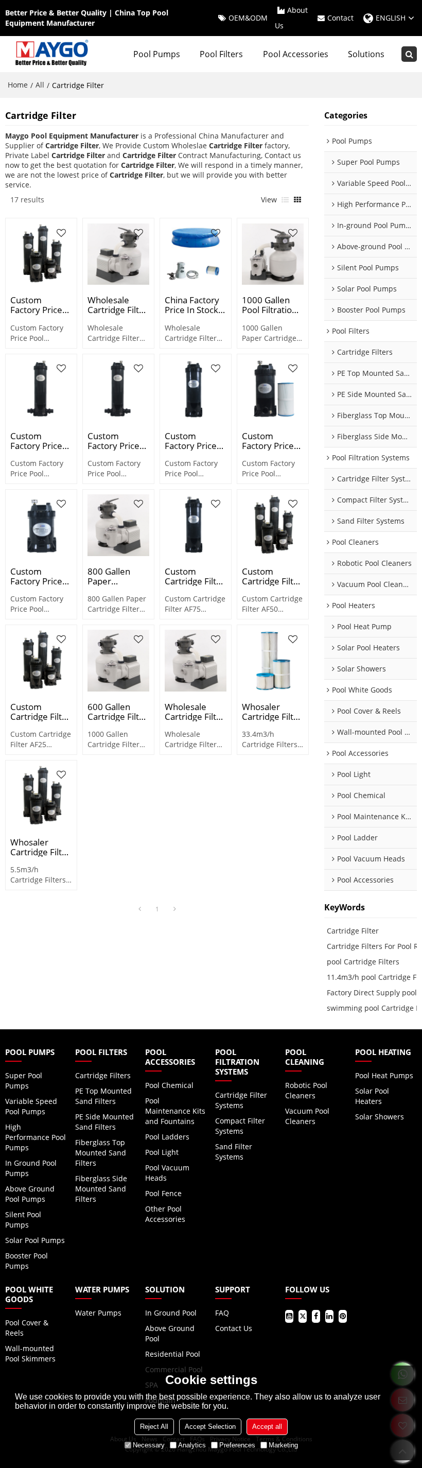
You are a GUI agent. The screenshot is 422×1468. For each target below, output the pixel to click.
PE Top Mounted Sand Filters (103, 1096)
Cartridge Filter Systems (241, 1100)
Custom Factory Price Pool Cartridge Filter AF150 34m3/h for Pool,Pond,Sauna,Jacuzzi (41, 441)
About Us (291, 17)
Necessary (149, 1445)
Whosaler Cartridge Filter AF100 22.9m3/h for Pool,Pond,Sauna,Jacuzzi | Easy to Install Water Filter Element (273, 711)
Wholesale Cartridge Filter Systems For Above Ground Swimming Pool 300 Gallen (195, 711)
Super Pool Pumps (23, 1080)
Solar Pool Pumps (35, 1240)
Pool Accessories (295, 54)
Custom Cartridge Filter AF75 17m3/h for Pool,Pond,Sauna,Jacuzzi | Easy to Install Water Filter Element (195, 576)
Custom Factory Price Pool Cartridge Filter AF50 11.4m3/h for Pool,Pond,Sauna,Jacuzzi (273, 441)
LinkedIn (329, 1316)
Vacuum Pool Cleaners (307, 1116)
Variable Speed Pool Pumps (31, 1106)
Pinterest (343, 1316)
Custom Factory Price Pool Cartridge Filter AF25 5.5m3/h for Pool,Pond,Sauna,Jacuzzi (41, 576)
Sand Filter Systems (233, 1152)
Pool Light (162, 1152)
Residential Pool (172, 1354)
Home (18, 85)
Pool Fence (163, 1193)
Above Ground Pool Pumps (30, 1194)
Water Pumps (98, 1313)
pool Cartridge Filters (363, 961)
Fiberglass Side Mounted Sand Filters (101, 1188)
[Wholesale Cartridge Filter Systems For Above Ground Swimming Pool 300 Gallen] (195, 661)
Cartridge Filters (103, 1075)
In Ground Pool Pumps (31, 1168)
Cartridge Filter (353, 931)
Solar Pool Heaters (372, 1096)
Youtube (289, 1316)
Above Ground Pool (170, 1333)
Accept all (267, 1426)
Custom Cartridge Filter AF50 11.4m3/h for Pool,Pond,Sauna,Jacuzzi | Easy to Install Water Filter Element (273, 576)
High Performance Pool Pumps (35, 1137)
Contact (340, 18)
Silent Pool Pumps (23, 1220)
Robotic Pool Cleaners (306, 1090)
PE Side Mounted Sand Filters (104, 1122)
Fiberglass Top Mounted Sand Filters (100, 1152)
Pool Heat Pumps (384, 1075)
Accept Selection (210, 1426)
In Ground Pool (171, 1313)
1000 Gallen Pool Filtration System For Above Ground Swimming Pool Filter (272, 305)
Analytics (192, 1445)
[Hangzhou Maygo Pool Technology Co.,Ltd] (51, 54)
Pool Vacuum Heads (167, 1173)
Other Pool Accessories (165, 1214)
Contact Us (233, 1328)
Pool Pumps (156, 54)
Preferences (237, 1445)
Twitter (302, 1316)
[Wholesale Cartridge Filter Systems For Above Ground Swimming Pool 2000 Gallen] (118, 254)
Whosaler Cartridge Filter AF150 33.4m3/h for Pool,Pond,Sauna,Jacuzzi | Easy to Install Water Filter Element (41, 847)
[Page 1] (139, 909)
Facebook (316, 1316)
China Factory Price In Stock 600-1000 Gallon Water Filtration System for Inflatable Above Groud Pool (192, 305)
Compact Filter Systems (240, 1126)
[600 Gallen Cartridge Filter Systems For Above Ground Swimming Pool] (118, 661)
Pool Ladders (167, 1137)
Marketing (283, 1445)
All (40, 85)
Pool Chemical (169, 1085)
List (285, 200)
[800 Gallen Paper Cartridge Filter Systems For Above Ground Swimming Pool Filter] (118, 525)
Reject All (154, 1426)
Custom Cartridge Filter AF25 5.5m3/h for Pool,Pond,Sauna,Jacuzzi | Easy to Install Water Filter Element (41, 711)
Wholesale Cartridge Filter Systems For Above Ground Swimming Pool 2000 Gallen (118, 305)
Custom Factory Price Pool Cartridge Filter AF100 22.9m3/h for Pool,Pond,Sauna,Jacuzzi (41, 305)
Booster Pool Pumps (26, 1261)
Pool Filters (221, 54)
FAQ (222, 1313)
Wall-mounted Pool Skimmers (30, 1353)
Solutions (366, 54)
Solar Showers (379, 1116)
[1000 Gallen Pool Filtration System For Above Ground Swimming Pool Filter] (273, 254)
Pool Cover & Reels (26, 1328)
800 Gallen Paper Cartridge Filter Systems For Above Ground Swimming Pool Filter (118, 576)
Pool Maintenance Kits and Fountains (175, 1111)
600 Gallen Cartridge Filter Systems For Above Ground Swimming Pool (118, 711)
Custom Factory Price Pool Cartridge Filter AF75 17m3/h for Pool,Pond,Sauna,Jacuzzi (195, 441)
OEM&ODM (248, 18)
